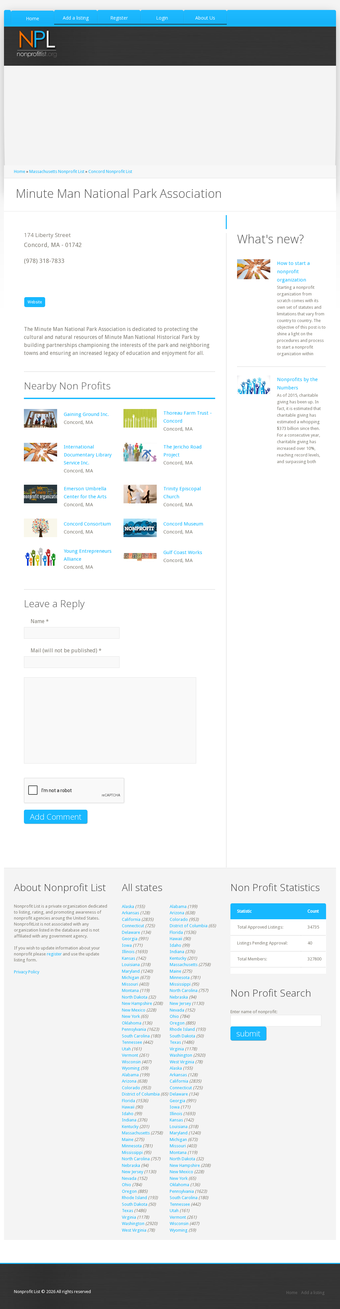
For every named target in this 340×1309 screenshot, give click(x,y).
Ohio (174, 1016)
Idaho (175, 945)
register (54, 953)
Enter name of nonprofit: (253, 1011)
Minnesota (180, 977)
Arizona (177, 912)
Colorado (179, 919)
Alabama (178, 906)
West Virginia (182, 1061)
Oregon (177, 1023)
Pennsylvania (134, 1029)
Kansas (128, 958)
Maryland (131, 971)
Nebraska (179, 997)
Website (35, 302)
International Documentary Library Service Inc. (88, 455)
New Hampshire (137, 1003)
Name (40, 621)
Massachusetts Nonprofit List (56, 171)
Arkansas (130, 912)
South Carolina (136, 1035)
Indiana (177, 951)
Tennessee (132, 1042)
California (131, 919)
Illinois (128, 951)
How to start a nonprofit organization (293, 271)
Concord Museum (183, 524)
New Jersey (180, 1003)
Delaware (131, 932)
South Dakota (182, 1035)
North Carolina (184, 990)
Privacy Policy (26, 971)
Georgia (129, 938)
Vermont (130, 1055)
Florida (176, 932)
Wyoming (131, 1068)
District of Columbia (189, 925)
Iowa (127, 945)
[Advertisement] (170, 115)
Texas (175, 1042)
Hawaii (176, 938)
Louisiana (131, 964)
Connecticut (133, 925)
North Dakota (134, 997)
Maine (175, 971)
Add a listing (313, 1292)
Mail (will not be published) (66, 650)
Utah (126, 1048)
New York (131, 1016)
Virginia (177, 1048)
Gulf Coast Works (182, 552)
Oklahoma (131, 1023)
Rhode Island (182, 1029)
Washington (181, 1055)
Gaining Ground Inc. (86, 414)
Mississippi (180, 984)
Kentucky (178, 958)
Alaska (128, 906)
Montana (130, 990)
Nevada (177, 1010)
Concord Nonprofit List (110, 171)
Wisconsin (131, 1061)
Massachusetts (184, 964)
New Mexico (133, 1010)
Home (19, 171)
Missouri (130, 984)
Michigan (130, 977)
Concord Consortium (87, 524)
